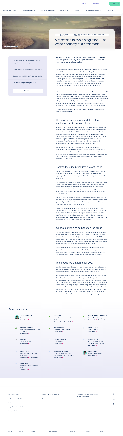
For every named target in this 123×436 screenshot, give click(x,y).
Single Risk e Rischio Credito (16, 407)
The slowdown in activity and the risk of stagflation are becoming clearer (26, 62)
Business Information (14, 403)
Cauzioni (10, 415)
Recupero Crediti (12, 411)
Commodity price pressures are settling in (27, 69)
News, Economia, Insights (50, 394)
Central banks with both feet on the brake (27, 76)
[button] (10, 10)
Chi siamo (45, 399)
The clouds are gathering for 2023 (24, 82)
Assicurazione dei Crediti (15, 399)
